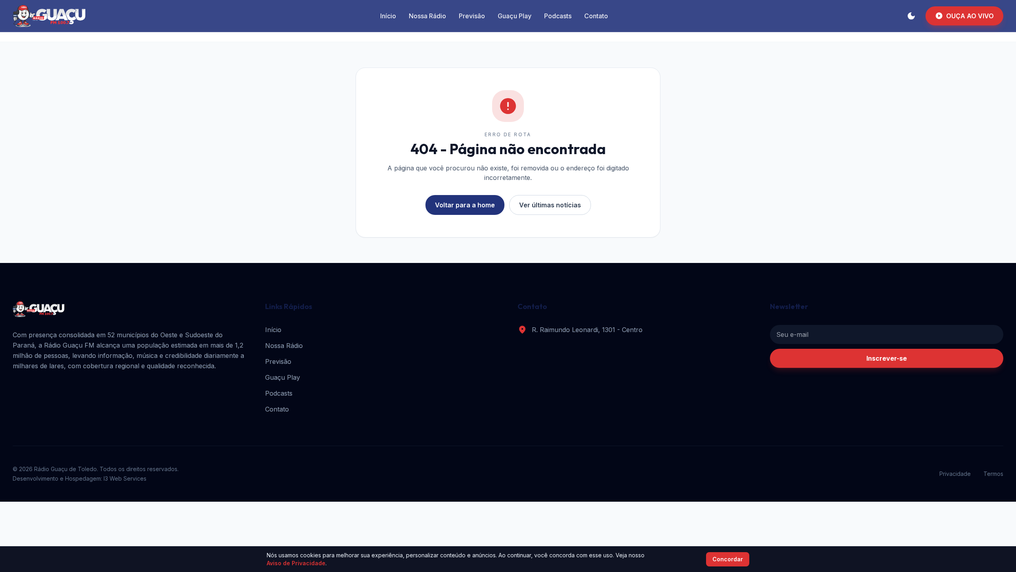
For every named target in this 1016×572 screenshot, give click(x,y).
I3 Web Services (125, 478)
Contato (596, 16)
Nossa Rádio (427, 16)
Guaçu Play (514, 16)
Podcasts (558, 16)
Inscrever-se (886, 358)
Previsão (472, 16)
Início (388, 16)
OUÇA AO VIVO (964, 16)
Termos (993, 473)
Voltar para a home (465, 205)
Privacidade (955, 473)
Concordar (727, 559)
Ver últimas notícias (550, 205)
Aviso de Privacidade (296, 563)
